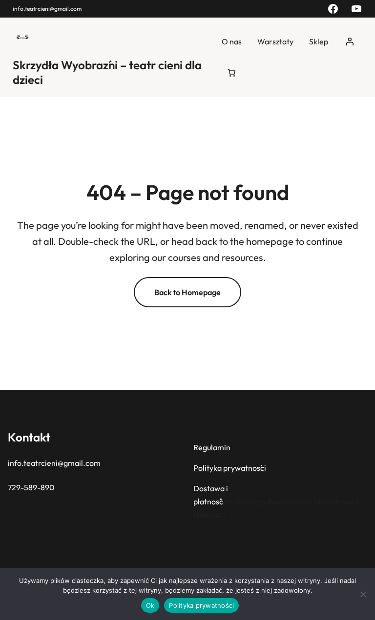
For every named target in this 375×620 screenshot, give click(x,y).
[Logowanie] (349, 41)
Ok (150, 605)
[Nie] (363, 594)
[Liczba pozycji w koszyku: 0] (231, 72)
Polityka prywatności (201, 605)
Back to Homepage (187, 292)
